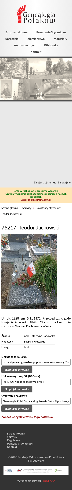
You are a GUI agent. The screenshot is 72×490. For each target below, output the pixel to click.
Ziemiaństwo (36, 39)
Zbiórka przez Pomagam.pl (36, 199)
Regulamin (13, 440)
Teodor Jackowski (11, 213)
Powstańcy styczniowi (48, 207)
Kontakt (36, 52)
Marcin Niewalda (34, 341)
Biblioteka (51, 45)
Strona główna (9, 207)
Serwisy (26, 207)
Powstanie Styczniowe (51, 32)
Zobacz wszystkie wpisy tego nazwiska (27, 417)
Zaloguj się (64, 182)
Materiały (60, 39)
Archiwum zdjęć (24, 45)
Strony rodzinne (16, 32)
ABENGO (49, 480)
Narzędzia (12, 39)
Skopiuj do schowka (17, 369)
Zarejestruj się (42, 182)
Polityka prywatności (20, 443)
